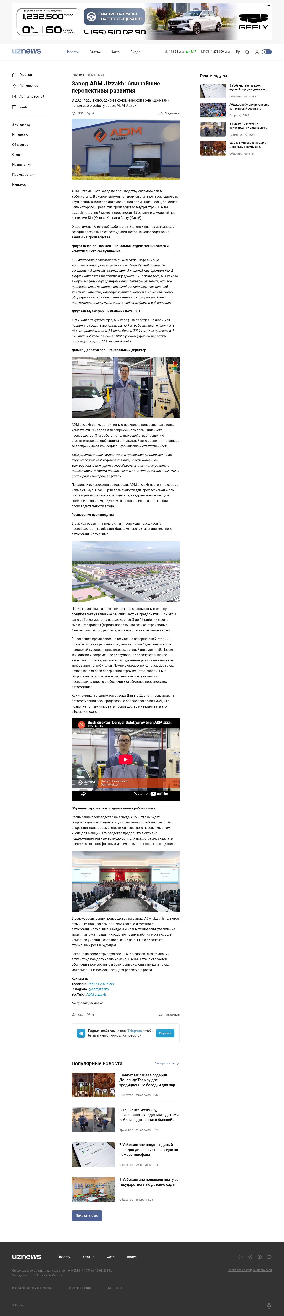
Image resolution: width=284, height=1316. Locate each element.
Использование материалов (31, 1288)
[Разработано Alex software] (269, 1305)
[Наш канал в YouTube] (269, 1256)
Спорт (17, 154)
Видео (135, 52)
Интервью (20, 134)
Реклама (78, 74)
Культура (19, 184)
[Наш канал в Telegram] (250, 1256)
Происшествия (23, 174)
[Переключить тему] (267, 51)
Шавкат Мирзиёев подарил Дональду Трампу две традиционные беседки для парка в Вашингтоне (149, 1080)
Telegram (134, 1031)
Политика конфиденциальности (250, 1270)
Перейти (165, 1033)
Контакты (115, 1288)
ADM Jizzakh (96, 995)
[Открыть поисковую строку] (248, 51)
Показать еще (87, 1216)
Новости (72, 52)
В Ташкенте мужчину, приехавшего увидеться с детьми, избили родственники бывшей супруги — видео (149, 1115)
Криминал (126, 1130)
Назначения (21, 164)
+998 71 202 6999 (100, 984)
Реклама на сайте (79, 1288)
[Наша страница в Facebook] (259, 1256)
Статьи (95, 52)
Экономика (21, 124)
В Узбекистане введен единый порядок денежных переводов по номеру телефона (148, 1150)
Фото (115, 52)
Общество (20, 144)
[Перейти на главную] (26, 51)
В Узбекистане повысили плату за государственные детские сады (149, 1182)
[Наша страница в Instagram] (240, 1256)
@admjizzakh (99, 989)
